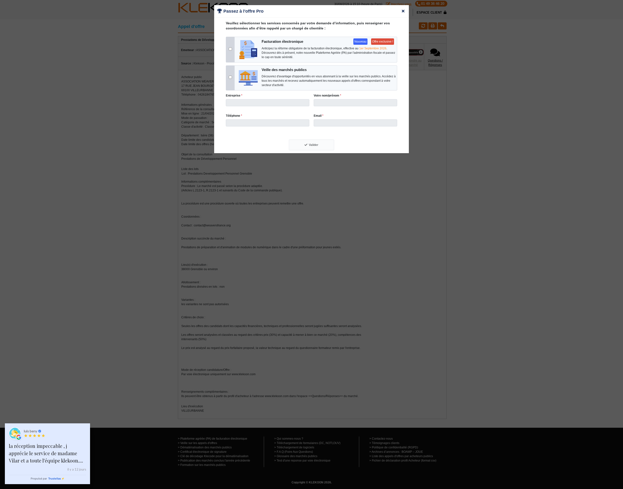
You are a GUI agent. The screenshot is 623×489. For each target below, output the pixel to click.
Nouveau (360, 41)
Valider (313, 145)
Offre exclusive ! (382, 41)
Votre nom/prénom (327, 95)
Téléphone (234, 115)
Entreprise (234, 95)
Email (318, 115)
